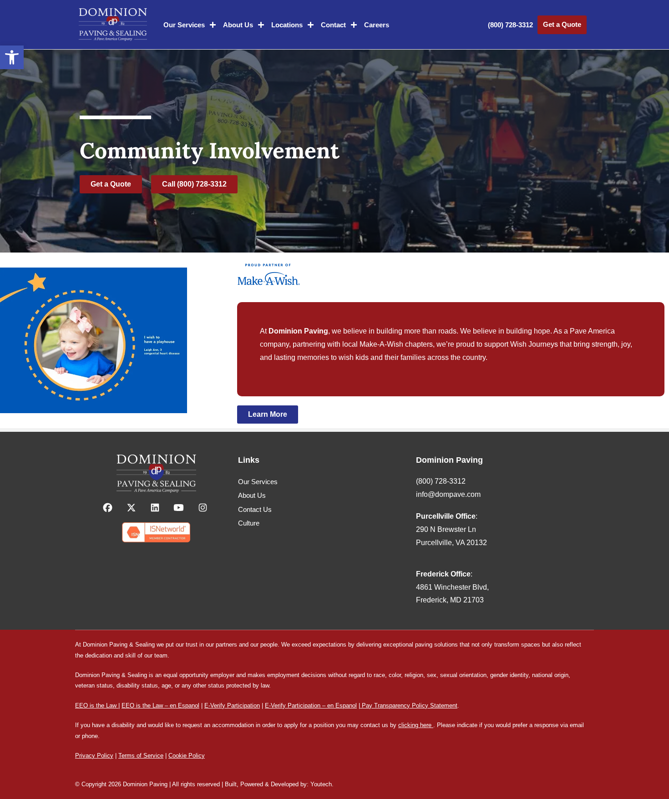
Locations (287, 25)
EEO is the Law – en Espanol (160, 705)
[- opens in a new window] (108, 507)
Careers (376, 25)
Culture (248, 523)
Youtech (321, 784)
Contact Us (255, 509)
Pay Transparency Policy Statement (408, 705)
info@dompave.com (448, 494)
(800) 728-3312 (510, 25)
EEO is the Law (96, 705)
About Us (238, 25)
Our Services (184, 25)
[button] (12, 57)
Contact (333, 25)
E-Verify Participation (232, 705)
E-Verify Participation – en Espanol (311, 705)
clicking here (414, 725)
